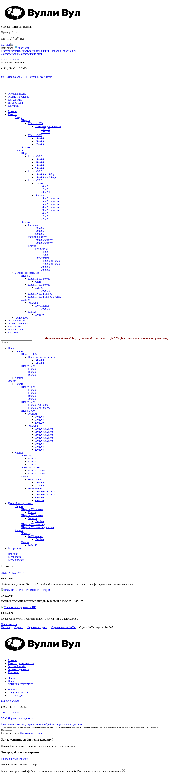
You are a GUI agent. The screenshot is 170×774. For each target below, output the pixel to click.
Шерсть (25, 120)
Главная (12, 111)
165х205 (39, 144)
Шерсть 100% (35, 123)
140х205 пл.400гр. (45, 174)
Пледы (18, 117)
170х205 (45, 189)
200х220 (45, 192)
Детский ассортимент (27, 272)
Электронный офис (31, 733)
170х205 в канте (44, 242)
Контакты (13, 105)
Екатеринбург (9, 50)
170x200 (45, 132)
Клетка (32, 245)
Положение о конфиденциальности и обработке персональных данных (41, 724)
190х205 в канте (50, 210)
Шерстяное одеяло (37, 627)
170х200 (39, 162)
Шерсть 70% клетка (39, 284)
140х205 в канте (44, 239)
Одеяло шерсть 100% (63, 627)
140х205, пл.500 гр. (45, 177)
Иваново (22, 50)
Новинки (13, 553)
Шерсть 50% (35, 135)
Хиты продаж (16, 559)
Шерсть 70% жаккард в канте (44, 296)
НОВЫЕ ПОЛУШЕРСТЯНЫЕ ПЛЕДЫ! (27, 590)
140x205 (39, 228)
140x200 (39, 138)
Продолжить (8, 758)
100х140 (39, 314)
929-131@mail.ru (10, 76)
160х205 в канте (50, 204)
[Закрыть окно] (123, 771)
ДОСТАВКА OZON (12, 572)
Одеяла (19, 150)
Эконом (39, 183)
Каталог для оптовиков (21, 663)
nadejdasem (46, 76)
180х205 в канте (50, 207)
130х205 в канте (50, 198)
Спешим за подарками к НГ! (20, 607)
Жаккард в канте (37, 236)
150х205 (39, 141)
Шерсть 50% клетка (39, 278)
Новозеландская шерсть (48, 126)
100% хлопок (42, 257)
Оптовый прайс (17, 93)
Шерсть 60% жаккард (40, 293)
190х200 (39, 165)
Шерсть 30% (35, 156)
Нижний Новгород (50, 50)
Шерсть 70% (35, 180)
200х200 (39, 168)
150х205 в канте (50, 201)
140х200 (45, 129)
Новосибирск (68, 50)
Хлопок (25, 147)
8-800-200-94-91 (10, 59)
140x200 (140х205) (51, 260)
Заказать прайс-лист (30, 53)
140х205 (45, 186)
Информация (15, 102)
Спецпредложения (18, 692)
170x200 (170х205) (51, 263)
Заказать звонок (10, 53)
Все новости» (9, 624)
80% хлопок (41, 248)
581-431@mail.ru (30, 76)
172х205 (45, 254)
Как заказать (15, 99)
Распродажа (21, 317)
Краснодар (23, 47)
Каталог (12, 114)
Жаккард (39, 195)
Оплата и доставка (18, 96)
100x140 (45, 290)
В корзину (22, 758)
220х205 (45, 219)
